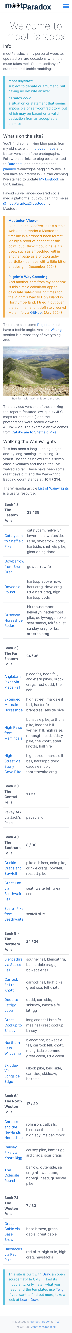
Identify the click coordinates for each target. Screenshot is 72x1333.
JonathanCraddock (43, 1326)
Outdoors (14, 164)
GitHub (36, 313)
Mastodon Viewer (23, 221)
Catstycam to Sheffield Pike (34, 432)
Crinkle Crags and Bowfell (13, 868)
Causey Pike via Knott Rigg (13, 1152)
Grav (46, 1274)
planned (9, 169)
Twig (59, 1289)
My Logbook (49, 179)
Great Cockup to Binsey (13, 1025)
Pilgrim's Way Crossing (28, 277)
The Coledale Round (11, 1175)
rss (57, 1321)
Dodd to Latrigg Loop (11, 1005)
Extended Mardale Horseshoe (13, 704)
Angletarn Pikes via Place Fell (12, 681)
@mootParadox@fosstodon (25, 203)
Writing (56, 330)
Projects (43, 325)
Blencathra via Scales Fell (13, 964)
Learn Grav (29, 1300)
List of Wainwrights (53, 488)
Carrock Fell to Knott (11, 984)
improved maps (43, 148)
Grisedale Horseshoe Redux (13, 620)
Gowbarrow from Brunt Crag (14, 566)
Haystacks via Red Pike (13, 1254)
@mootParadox (40, 1321)
